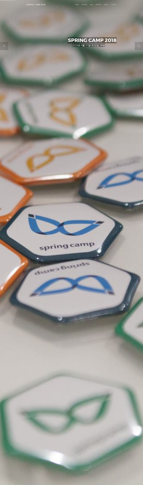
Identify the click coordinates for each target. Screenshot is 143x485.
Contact (113, 4)
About (77, 4)
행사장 (91, 4)
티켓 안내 (106, 4)
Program (84, 4)
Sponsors (98, 4)
